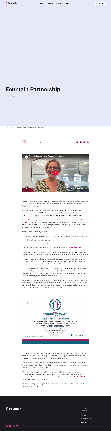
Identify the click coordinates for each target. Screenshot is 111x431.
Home (42, 3)
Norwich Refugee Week (77, 377)
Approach (50, 3)
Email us (83, 422)
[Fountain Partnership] (11, 3)
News (12, 128)
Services (59, 4)
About (69, 4)
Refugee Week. (76, 247)
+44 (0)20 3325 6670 (86, 419)
